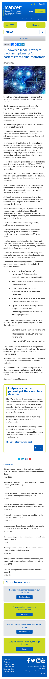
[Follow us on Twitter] (19, 458)
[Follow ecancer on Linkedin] (38, 660)
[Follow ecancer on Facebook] (28, 660)
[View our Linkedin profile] (22, 458)
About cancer (24, 632)
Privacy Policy (9, 671)
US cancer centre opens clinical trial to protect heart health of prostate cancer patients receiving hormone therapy (24, 471)
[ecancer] (13, 7)
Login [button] (31, 11)
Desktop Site (9, 669)
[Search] (42, 32)
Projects (7, 662)
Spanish (42, 4)
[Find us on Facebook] (26, 458)
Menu (12, 24)
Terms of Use (9, 667)
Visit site (24, 614)
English (34, 4)
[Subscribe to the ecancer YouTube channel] (43, 660)
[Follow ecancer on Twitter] (33, 660)
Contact (7, 659)
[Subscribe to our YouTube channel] (30, 458)
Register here (24, 597)
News (9, 32)
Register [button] (40, 11)
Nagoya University (19, 379)
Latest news (24, 38)
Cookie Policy (9, 664)
